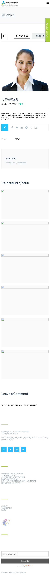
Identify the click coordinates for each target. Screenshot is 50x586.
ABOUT (4, 506)
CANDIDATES (6, 508)
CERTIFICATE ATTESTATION (13, 477)
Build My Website (18, 572)
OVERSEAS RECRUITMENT (12, 473)
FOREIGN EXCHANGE (9, 479)
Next (38, 36)
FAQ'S (3, 510)
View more (25, 204)
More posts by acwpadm (15, 162)
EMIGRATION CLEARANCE (11, 483)
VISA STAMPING (8, 475)
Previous (23, 36)
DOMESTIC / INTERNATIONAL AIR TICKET (18, 481)
